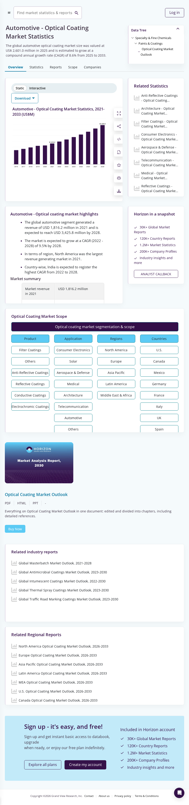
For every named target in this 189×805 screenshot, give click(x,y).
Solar (73, 361)
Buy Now (15, 529)
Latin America (116, 384)
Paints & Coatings (150, 43)
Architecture (73, 395)
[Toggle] (132, 37)
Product (30, 338)
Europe (116, 361)
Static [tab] (20, 88)
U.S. (159, 350)
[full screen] (119, 113)
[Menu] (9, 12)
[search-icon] (76, 13)
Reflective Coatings (30, 384)
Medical (73, 384)
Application (73, 338)
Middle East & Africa (116, 395)
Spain (159, 429)
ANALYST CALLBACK (156, 274)
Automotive (73, 418)
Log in (174, 12)
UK (159, 418)
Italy (159, 406)
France (159, 395)
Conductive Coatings (30, 395)
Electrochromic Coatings (30, 406)
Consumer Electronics (73, 350)
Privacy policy (123, 796)
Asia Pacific (116, 372)
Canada (159, 361)
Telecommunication (73, 406)
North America (116, 350)
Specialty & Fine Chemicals (153, 38)
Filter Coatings (30, 350)
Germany (159, 384)
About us (104, 796)
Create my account (85, 764)
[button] (153, 37)
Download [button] (23, 98)
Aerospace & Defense (73, 372)
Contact (89, 796)
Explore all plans (43, 764)
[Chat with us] (179, 793)
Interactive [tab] (37, 88)
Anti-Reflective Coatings (30, 372)
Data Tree (138, 30)
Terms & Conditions (147, 796)
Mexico (159, 372)
